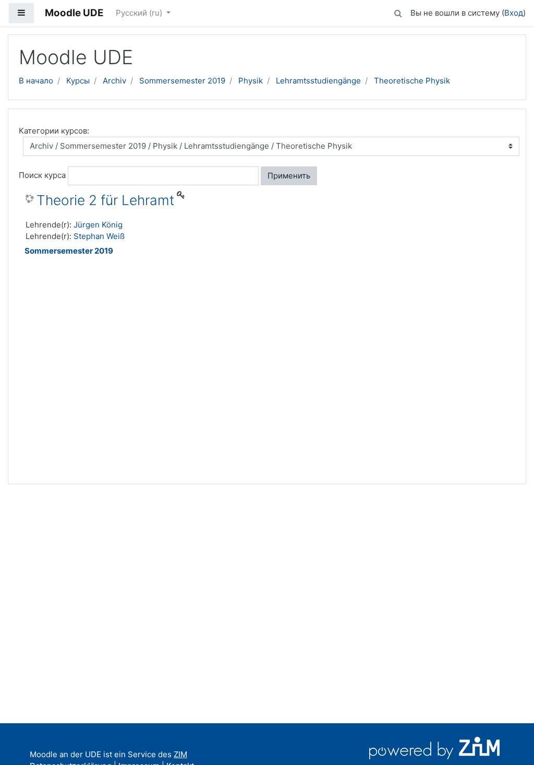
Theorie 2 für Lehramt (105, 200)
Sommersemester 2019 (182, 81)
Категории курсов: (54, 131)
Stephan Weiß (99, 236)
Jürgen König (98, 225)
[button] (398, 12)
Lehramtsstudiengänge (318, 81)
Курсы (78, 81)
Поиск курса (42, 175)
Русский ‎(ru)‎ (140, 13)
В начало (36, 81)
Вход (513, 13)
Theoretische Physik (412, 81)
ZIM (180, 754)
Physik (250, 81)
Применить (289, 176)
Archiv (114, 81)
